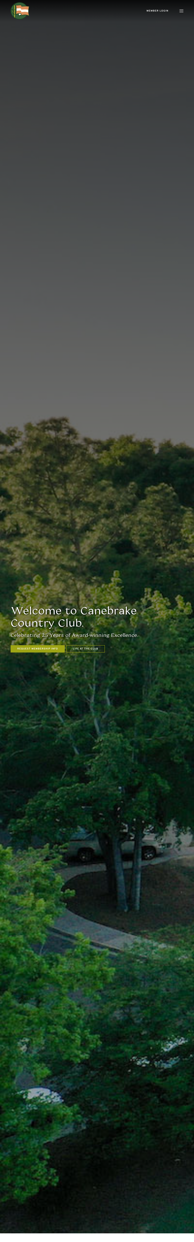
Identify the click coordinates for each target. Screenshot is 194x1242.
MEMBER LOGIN (157, 10)
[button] (181, 11)
